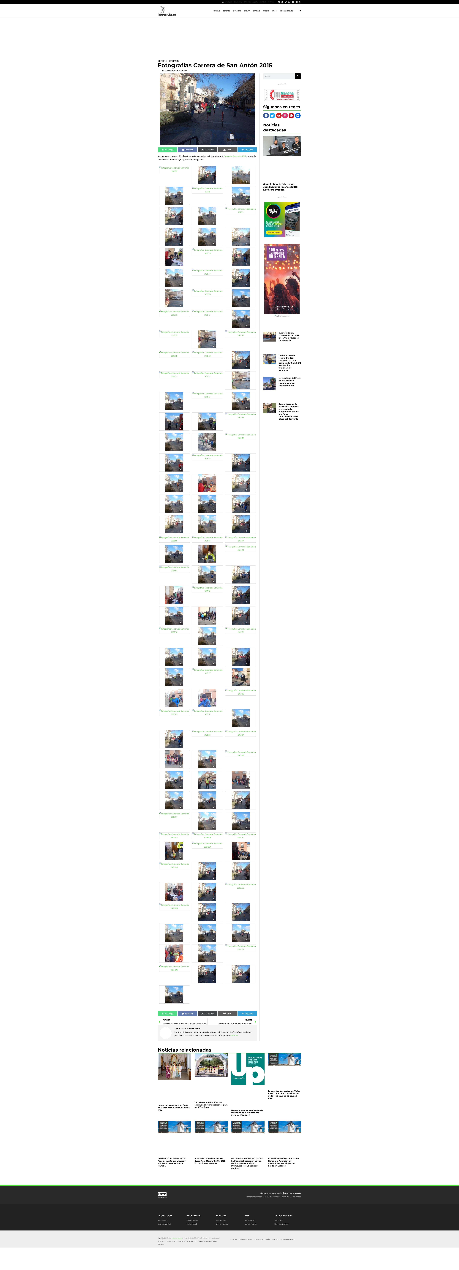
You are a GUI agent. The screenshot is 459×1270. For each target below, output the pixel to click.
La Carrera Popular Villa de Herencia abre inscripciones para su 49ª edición (211, 1081)
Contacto (285, 1155)
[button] (294, 11)
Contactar (263, 2)
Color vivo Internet (177, 1196)
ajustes (229, 1267)
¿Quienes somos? (227, 2)
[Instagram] (289, 2)
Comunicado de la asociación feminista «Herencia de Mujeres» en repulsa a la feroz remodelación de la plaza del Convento (289, 370)
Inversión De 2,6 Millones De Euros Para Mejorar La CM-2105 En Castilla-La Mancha (210, 1119)
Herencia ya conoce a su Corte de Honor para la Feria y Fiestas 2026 (174, 1081)
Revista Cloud (192, 1183)
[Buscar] (298, 76)
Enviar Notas (237, 2)
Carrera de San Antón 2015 (235, 156)
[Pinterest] (286, 2)
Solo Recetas (221, 1179)
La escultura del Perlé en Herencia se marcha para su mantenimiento (290, 352)
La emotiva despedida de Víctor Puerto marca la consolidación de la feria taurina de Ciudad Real (284, 1082)
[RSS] (300, 2)
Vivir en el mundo (222, 1183)
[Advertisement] (229, 35)
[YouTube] (293, 2)
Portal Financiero (251, 1183)
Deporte (162, 61)
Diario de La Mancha (281, 1183)
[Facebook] (279, 2)
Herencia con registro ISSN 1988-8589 (283, 1197)
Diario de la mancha (293, 1152)
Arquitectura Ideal (164, 1183)
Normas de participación (262, 1197)
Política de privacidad (245, 1197)
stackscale (234, 1035)
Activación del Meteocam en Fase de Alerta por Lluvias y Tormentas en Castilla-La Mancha (172, 1121)
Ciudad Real (278, 1179)
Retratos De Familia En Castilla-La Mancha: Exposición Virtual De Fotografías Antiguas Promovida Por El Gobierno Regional (247, 1122)
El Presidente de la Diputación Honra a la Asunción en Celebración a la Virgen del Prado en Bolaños (283, 1121)
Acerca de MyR (296, 1155)
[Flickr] (296, 2)
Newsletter (247, 2)
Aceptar (253, 1266)
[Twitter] (282, 2)
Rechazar (267, 1266)
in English (271, 2)
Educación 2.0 (250, 1179)
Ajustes (282, 1266)
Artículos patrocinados (254, 1155)
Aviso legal (234, 1197)
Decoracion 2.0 (163, 1179)
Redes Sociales (192, 1179)
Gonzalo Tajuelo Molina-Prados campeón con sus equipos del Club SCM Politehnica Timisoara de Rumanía (290, 334)
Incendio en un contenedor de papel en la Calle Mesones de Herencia (289, 317)
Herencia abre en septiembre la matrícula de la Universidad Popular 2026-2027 (247, 1081)
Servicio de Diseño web (272, 1155)
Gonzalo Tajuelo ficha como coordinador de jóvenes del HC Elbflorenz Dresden (280, 167)
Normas (255, 2)
